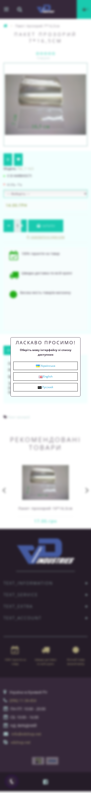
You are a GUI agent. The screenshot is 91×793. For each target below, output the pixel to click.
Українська (47, 366)
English (47, 376)
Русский (47, 387)
